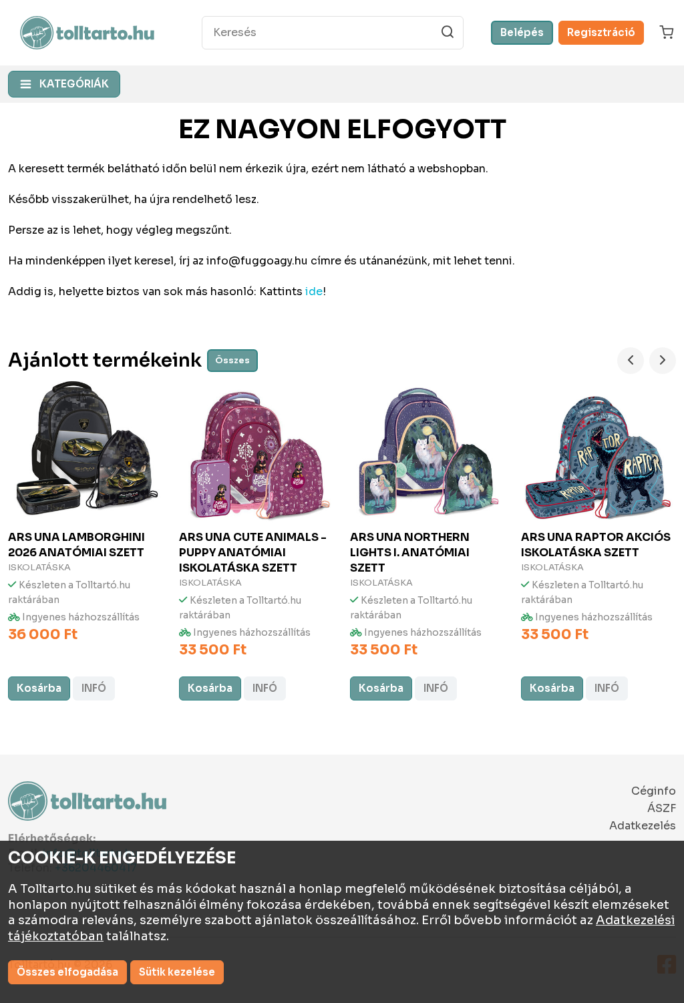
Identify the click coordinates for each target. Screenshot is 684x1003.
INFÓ (93, 688)
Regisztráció (601, 32)
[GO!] (448, 32)
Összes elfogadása (67, 972)
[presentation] (630, 360)
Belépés (522, 32)
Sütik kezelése (177, 972)
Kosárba (39, 688)
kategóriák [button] (74, 83)
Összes (232, 360)
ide (314, 291)
